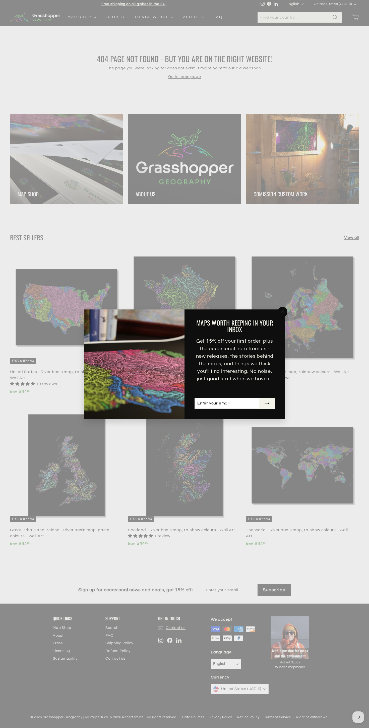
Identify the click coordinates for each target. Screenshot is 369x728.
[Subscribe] (267, 403)
